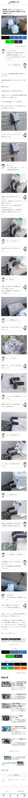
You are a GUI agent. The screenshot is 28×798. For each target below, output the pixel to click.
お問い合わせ (21, 791)
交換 (15, 641)
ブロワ (10, 641)
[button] (18, 41)
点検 (24, 641)
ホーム (7, 791)
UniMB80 (5, 641)
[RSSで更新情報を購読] (20, 667)
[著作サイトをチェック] (7, 664)
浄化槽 (19, 641)
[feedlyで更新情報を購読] (7, 667)
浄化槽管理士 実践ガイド (15, 639)
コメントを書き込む (14, 775)
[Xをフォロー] (20, 664)
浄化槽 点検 (5, 639)
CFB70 (24, 639)
